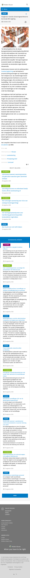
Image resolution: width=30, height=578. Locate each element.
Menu (5, 9)
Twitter (7, 512)
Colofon (3, 528)
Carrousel (11, 162)
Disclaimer (10, 567)
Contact (3, 526)
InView (3, 537)
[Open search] (27, 4)
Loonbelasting (11, 155)
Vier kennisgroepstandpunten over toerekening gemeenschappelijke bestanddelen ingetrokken (12, 215)
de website (4, 145)
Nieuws (14, 152)
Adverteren (4, 530)
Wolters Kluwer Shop (6, 541)
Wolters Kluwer (5, 539)
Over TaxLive (4, 525)
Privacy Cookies (18, 567)
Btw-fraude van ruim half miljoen (12, 227)
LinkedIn (7, 514)
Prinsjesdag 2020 (12, 159)
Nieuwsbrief (8, 510)
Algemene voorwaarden (15, 569)
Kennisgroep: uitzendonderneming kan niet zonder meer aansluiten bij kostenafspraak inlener (14, 374)
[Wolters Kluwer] (7, 5)
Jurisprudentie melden (7, 523)
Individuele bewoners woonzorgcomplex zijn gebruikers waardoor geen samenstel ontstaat (14, 176)
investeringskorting (7, 71)
